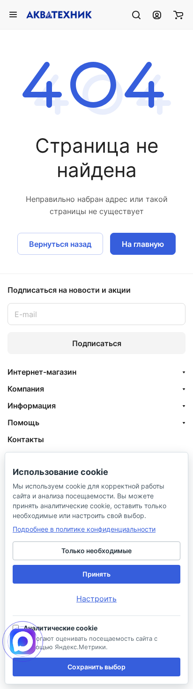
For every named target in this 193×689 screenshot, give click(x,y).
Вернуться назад (60, 244)
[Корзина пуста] (178, 14)
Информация (31, 405)
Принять (96, 574)
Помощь (23, 422)
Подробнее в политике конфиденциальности (84, 529)
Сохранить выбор (96, 667)
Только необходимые (96, 551)
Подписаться (96, 343)
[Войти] (157, 14)
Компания (25, 388)
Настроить (96, 598)
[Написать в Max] (23, 641)
